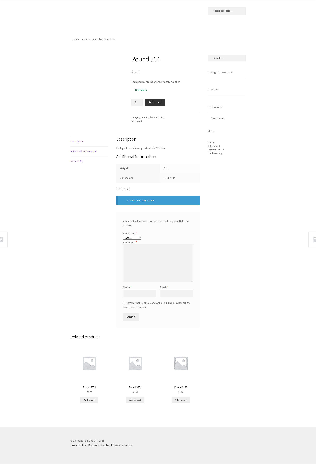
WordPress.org (215, 153)
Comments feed (216, 149)
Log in (211, 142)
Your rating (130, 233)
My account (116, 27)
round (139, 121)
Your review (130, 242)
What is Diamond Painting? (164, 27)
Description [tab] (77, 141)
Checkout (98, 27)
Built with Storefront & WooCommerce (110, 445)
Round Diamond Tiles (92, 39)
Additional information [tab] (83, 151)
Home (73, 27)
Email (164, 287)
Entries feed (214, 145)
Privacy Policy (136, 27)
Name (127, 287)
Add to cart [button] (89, 399)
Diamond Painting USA (94, 10)
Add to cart (155, 102)
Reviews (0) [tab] (76, 161)
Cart (85, 27)
